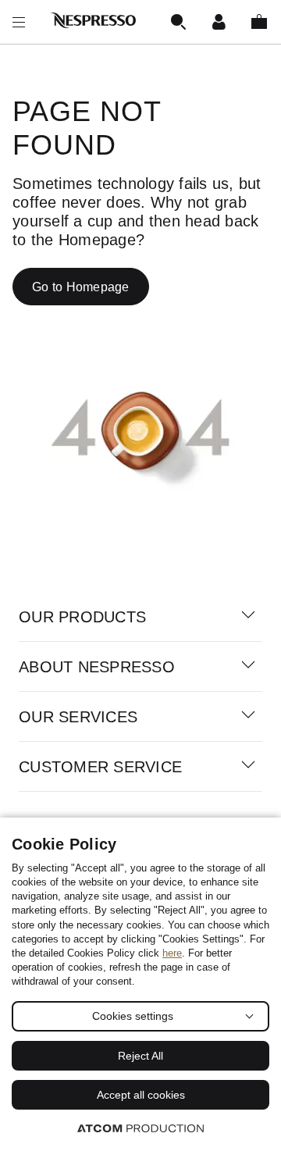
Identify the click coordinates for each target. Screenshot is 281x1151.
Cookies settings (132, 1016)
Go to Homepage (81, 287)
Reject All (140, 1055)
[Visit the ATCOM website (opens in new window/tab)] (140, 1128)
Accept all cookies (141, 1095)
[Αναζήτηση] (178, 21)
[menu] (18, 22)
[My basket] (259, 21)
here (172, 953)
